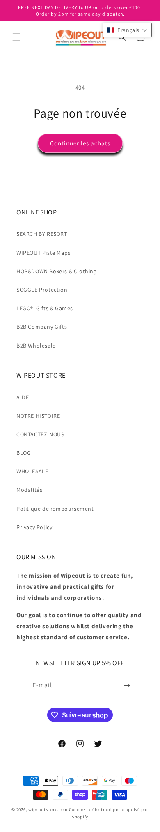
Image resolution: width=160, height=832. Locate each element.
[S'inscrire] (127, 685)
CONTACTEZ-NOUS (40, 434)
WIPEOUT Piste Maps (43, 252)
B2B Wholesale (36, 345)
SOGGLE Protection (41, 289)
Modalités (29, 489)
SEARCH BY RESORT (41, 233)
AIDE (22, 397)
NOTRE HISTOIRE (38, 415)
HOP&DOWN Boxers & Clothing (56, 271)
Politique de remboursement (55, 508)
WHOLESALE (32, 471)
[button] (16, 37)
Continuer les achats (80, 143)
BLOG (23, 452)
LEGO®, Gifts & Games (44, 308)
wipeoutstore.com (48, 809)
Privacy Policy (34, 527)
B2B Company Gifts (41, 326)
